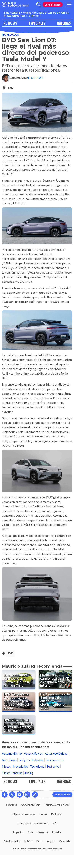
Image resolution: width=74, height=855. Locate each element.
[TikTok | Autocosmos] (35, 794)
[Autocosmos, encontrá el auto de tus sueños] (15, 4)
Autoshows (9, 760)
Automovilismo (12, 753)
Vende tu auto (53, 4)
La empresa (11, 804)
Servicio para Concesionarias (33, 823)
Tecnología (37, 766)
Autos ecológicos (56, 753)
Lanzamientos (55, 760)
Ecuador (56, 832)
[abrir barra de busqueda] (38, 4)
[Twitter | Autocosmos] (12, 794)
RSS (54, 823)
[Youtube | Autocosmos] (20, 794)
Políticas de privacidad (23, 813)
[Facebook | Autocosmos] (5, 794)
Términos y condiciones (56, 804)
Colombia (43, 832)
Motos (6, 766)
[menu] (69, 4)
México (28, 841)
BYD (10, 87)
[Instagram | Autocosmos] (27, 794)
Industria (37, 760)
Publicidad (56, 813)
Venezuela (64, 841)
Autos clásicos (33, 753)
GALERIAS (64, 22)
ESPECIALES (37, 22)
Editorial (15, 12)
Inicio (6, 12)
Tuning (28, 773)
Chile (30, 832)
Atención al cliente (30, 804)
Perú (38, 841)
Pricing (43, 813)
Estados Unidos (12, 841)
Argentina (18, 832)
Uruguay (50, 841)
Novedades (10, 34)
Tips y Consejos (12, 773)
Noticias (27, 12)
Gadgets (24, 760)
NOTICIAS (10, 22)
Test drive (52, 766)
